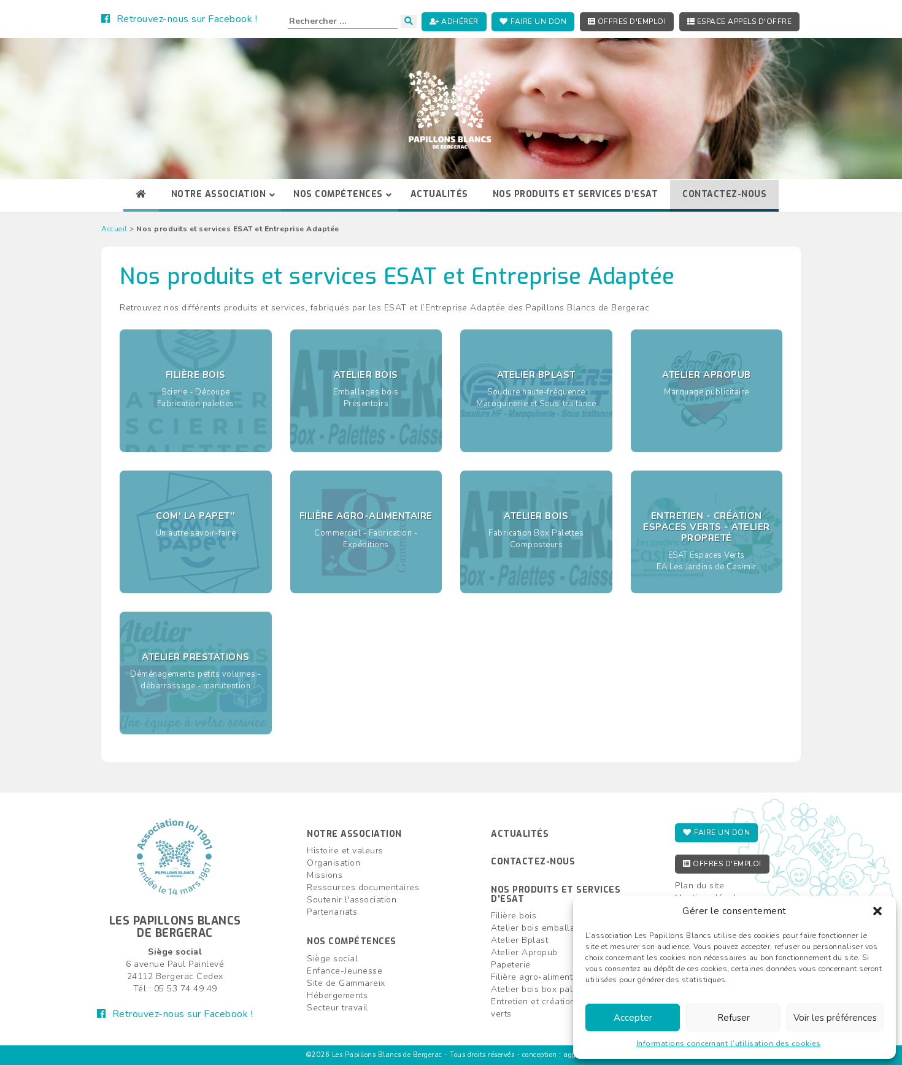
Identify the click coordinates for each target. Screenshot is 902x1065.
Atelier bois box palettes (542, 989)
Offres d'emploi (630, 21)
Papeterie (511, 965)
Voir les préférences (835, 1018)
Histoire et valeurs (345, 850)
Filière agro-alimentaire (539, 977)
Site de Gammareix (346, 983)
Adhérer (459, 21)
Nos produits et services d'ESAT (555, 894)
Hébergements (337, 995)
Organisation (333, 863)
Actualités (520, 834)
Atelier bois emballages (540, 928)
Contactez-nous (533, 861)
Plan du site (699, 885)
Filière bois (513, 915)
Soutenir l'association (351, 899)
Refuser (733, 1018)
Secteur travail (337, 1007)
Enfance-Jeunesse (344, 971)
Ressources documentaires (363, 887)
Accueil (114, 229)
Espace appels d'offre (743, 21)
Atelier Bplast (519, 940)
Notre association (354, 834)
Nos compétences (351, 941)
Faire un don (538, 21)
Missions (324, 875)
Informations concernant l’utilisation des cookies (728, 1043)
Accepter (633, 1018)
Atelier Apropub (524, 952)
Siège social (332, 958)
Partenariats (332, 912)
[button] (877, 911)
